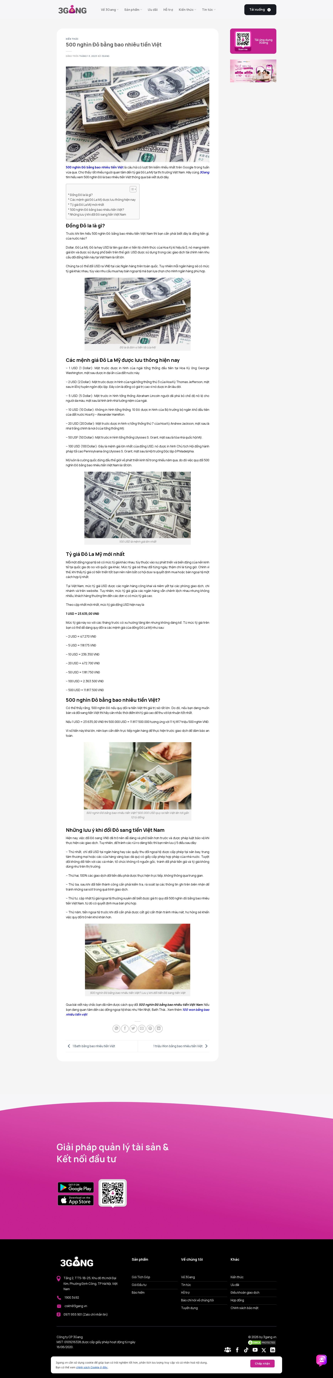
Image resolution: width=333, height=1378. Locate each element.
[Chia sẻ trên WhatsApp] (116, 1029)
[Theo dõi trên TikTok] (247, 1350)
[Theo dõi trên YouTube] (256, 1350)
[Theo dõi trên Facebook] (228, 1350)
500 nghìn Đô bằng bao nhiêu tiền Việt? (97, 210)
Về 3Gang (108, 10)
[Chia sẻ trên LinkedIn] (159, 1029)
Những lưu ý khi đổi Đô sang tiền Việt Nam (98, 214)
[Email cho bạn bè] (142, 1029)
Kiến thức (186, 10)
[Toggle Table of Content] (131, 189)
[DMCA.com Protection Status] (261, 1342)
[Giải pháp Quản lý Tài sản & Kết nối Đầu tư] (76, 9)
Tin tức (207, 10)
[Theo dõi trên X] (264, 1350)
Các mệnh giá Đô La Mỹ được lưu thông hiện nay (102, 199)
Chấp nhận (262, 1363)
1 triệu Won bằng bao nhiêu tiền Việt (178, 1046)
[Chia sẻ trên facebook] (125, 1029)
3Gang (105, 56)
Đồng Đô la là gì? (81, 195)
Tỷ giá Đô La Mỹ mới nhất (87, 204)
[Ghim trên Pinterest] (150, 1029)
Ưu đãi (153, 10)
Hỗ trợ (168, 10)
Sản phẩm (132, 10)
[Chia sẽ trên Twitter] (133, 1029)
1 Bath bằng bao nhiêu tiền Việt (93, 1046)
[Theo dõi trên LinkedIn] (272, 1350)
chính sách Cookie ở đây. (92, 1367)
